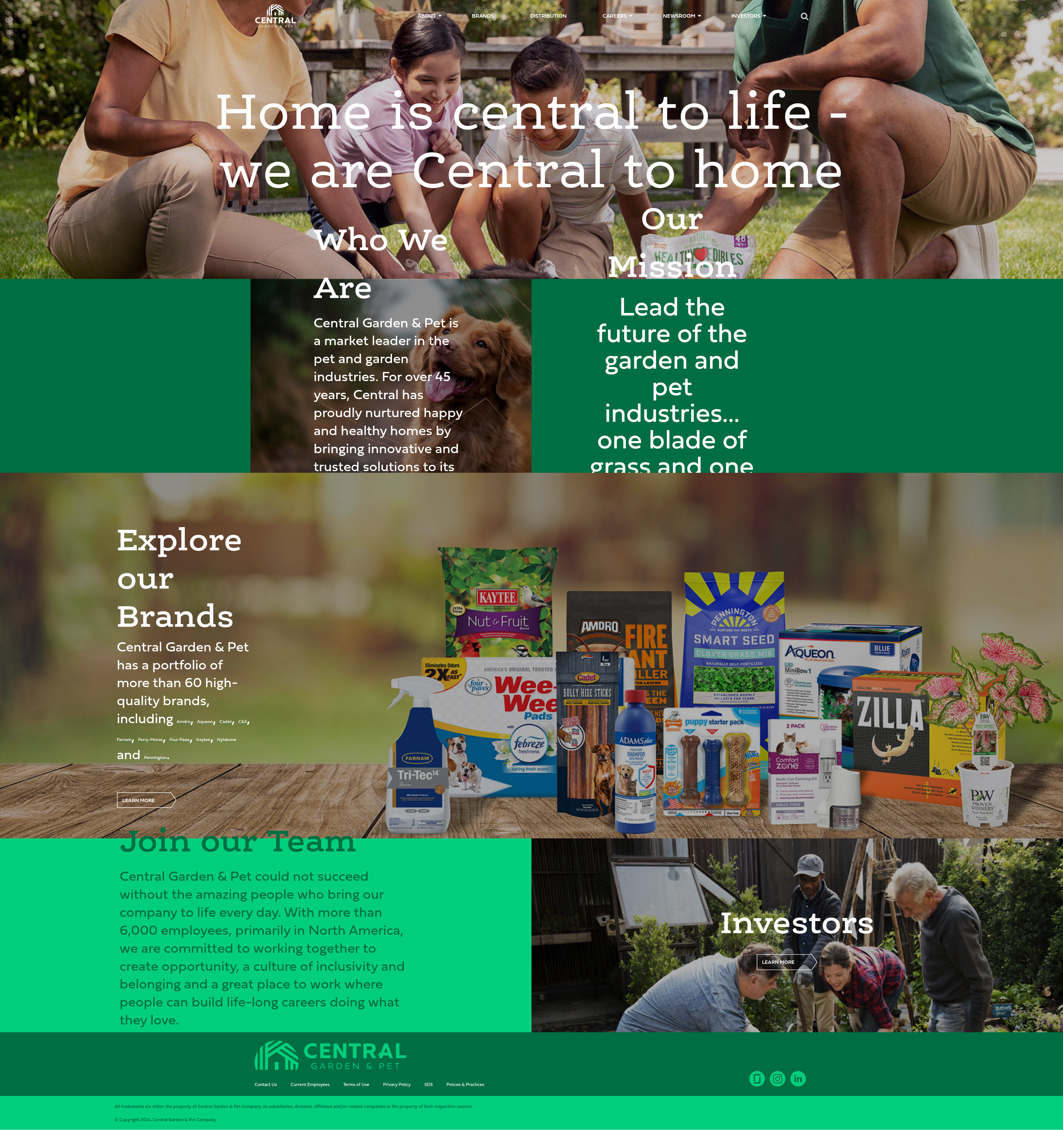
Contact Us (266, 1084)
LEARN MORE (138, 800)
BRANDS (483, 16)
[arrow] (1041, 1105)
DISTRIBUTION (548, 16)
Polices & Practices (465, 1084)
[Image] (275, 16)
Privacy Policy (397, 1084)
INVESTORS (745, 16)
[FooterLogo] (330, 1056)
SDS (428, 1084)
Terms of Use (356, 1084)
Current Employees (310, 1084)
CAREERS (615, 16)
